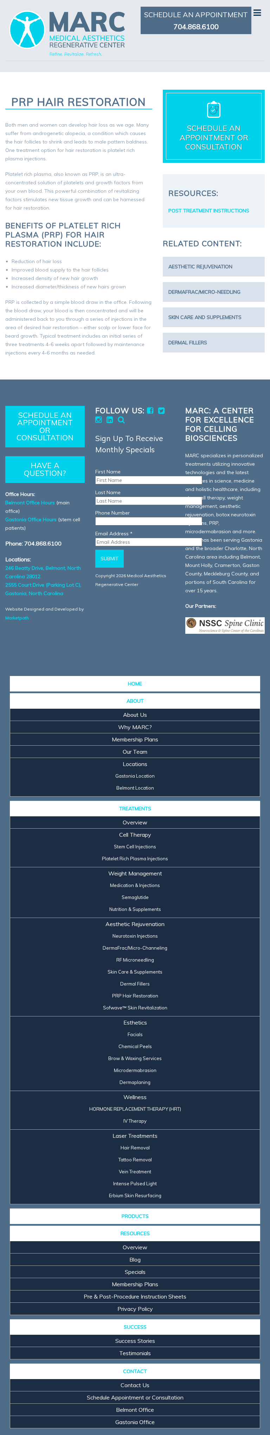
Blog (135, 1259)
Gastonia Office (135, 1422)
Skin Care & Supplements (135, 972)
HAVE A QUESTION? (45, 469)
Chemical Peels (135, 1046)
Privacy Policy (135, 1308)
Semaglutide (135, 897)
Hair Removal (135, 1147)
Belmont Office (135, 1409)
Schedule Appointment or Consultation (135, 1397)
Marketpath (17, 617)
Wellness (135, 1097)
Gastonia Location (135, 776)
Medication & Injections (135, 885)
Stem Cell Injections (135, 846)
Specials (135, 1271)
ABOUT (135, 701)
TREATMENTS (135, 808)
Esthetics (135, 1022)
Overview (135, 822)
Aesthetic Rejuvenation (200, 266)
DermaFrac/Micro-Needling (204, 292)
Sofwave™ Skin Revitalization (135, 1007)
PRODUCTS (135, 1216)
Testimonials (135, 1353)
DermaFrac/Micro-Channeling (135, 948)
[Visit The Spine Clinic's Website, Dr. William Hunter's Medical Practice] (225, 625)
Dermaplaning (135, 1082)
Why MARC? (135, 727)
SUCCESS (135, 1327)
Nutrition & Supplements (135, 909)
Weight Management (135, 873)
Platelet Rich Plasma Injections (135, 858)
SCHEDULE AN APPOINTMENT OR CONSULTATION (45, 426)
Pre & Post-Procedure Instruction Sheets (135, 1296)
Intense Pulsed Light (135, 1183)
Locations (135, 763)
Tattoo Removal (135, 1159)
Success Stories (135, 1340)
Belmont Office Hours (30, 502)
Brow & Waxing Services (135, 1058)
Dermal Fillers (187, 342)
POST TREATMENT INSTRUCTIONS (208, 211)
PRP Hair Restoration (135, 996)
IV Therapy (135, 1121)
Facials (135, 1034)
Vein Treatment (135, 1171)
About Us (135, 714)
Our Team (135, 751)
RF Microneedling (135, 960)
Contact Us (135, 1385)
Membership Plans (135, 739)
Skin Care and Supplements (205, 317)
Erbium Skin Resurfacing (135, 1195)
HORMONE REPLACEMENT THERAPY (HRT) (135, 1109)
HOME (135, 684)
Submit (109, 558)
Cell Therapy (135, 834)
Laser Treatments (135, 1135)
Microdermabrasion (135, 1070)
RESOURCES (135, 1233)
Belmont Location (135, 788)
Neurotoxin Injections (135, 936)
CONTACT (135, 1371)
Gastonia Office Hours (31, 519)
